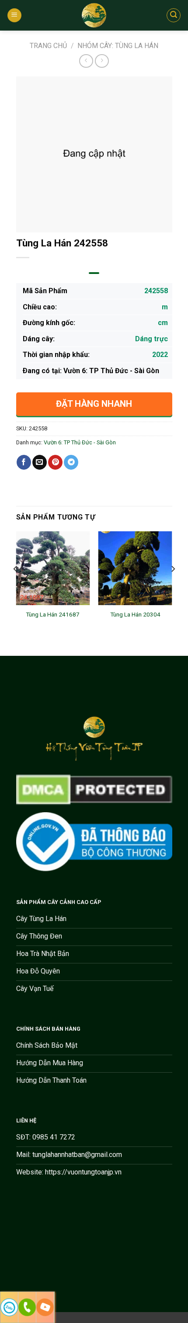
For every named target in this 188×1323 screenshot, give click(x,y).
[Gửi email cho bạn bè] (39, 462)
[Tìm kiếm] (174, 15)
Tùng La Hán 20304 (135, 614)
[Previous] (15, 586)
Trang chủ (48, 46)
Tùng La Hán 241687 (53, 614)
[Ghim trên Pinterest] (55, 462)
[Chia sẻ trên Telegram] (71, 462)
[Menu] (14, 15)
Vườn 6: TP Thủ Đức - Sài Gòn (80, 442)
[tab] (94, 273)
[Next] (172, 586)
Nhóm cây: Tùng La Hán (117, 46)
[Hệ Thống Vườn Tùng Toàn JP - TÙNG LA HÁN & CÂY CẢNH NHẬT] (94, 15)
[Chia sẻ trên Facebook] (24, 462)
